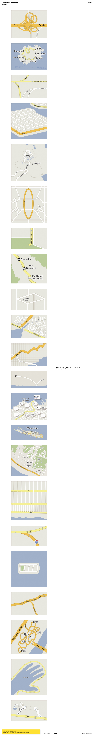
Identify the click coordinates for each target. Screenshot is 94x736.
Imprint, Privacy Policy (87, 733)
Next (55, 733)
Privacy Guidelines (15, 732)
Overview (47, 733)
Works (4, 4)
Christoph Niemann (10, 2)
